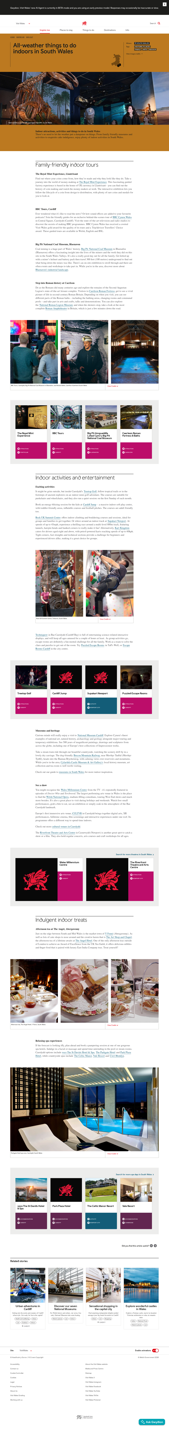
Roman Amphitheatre (56, 308)
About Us (13, 1391)
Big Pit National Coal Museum (96, 248)
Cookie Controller (17, 1373)
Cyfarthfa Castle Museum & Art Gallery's (82, 762)
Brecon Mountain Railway (87, 755)
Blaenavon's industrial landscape (52, 269)
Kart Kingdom (122, 528)
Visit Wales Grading (17, 1395)
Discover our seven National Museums (65, 1307)
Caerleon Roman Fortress (102, 291)
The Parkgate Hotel (105, 1052)
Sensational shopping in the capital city (103, 1307)
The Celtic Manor (83, 1055)
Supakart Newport (117, 521)
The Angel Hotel (83, 940)
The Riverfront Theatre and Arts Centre (139, 865)
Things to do (88, 30)
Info (127, 30)
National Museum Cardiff (90, 735)
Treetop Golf (90, 491)
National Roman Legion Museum (56, 305)
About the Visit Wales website (96, 1364)
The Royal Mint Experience (93, 182)
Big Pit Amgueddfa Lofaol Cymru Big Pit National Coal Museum (99, 436)
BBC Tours (58, 433)
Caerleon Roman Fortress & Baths (131, 434)
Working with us (16, 1400)
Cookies (13, 1378)
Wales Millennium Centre (74, 789)
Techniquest (42, 634)
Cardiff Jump (89, 504)
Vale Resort (99, 1055)
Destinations (110, 30)
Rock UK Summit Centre (48, 517)
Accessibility (15, 1364)
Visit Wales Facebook (93, 1386)
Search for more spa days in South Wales (134, 1174)
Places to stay (66, 30)
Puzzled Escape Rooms (92, 645)
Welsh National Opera (57, 796)
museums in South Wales (71, 772)
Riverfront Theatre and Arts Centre (57, 832)
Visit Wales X (90, 1378)
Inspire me (45, 30)
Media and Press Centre (94, 1369)
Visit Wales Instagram (93, 1382)
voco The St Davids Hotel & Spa (78, 1052)
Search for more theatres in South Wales (134, 854)
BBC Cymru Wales (122, 217)
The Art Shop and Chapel (119, 937)
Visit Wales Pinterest (93, 1400)
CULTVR (77, 813)
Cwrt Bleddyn (117, 1055)
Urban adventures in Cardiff (28, 1307)
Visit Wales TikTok (91, 1395)
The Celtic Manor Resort (100, 1206)
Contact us (14, 1369)
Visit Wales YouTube (92, 1391)
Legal (12, 1382)
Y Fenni (109, 933)
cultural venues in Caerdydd (66, 826)
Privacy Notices (16, 1386)
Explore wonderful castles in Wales (141, 1307)
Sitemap (88, 1373)
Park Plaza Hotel (61, 1206)
